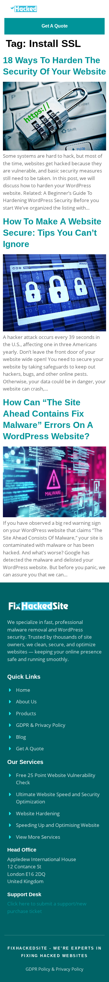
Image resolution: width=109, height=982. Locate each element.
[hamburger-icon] (97, 8)
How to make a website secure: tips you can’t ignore (52, 233)
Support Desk (24, 894)
